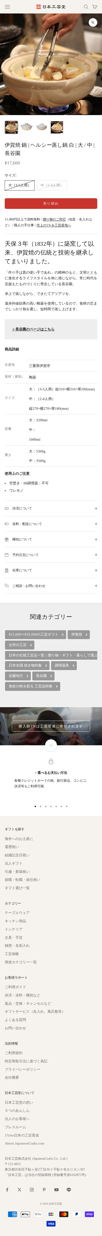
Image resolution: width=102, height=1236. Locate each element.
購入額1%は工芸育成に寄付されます (51, 726)
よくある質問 (15, 1020)
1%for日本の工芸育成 (22, 1135)
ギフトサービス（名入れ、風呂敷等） (35, 1011)
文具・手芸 (14, 937)
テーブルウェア (17, 913)
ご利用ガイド (15, 987)
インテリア (14, 929)
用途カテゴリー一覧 (21, 962)
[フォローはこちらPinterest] (44, 1189)
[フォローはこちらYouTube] (56, 1189)
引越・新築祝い (17, 872)
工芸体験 (12, 954)
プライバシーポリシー (22, 1069)
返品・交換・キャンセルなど (28, 1003)
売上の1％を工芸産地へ (54, 225)
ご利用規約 (14, 1053)
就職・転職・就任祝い (22, 880)
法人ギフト (14, 863)
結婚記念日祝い (17, 855)
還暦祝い (12, 847)
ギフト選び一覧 (17, 888)
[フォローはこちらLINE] (68, 1189)
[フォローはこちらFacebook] (7, 1189)
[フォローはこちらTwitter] (19, 1189)
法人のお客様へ (17, 1119)
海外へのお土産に (19, 839)
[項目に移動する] (11, 127)
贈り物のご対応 (54, 219)
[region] (51, 779)
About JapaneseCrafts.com (24, 1143)
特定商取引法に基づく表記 (26, 1061)
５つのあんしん (17, 1110)
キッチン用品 (15, 921)
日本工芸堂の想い (19, 1102)
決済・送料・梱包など (22, 995)
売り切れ (51, 203)
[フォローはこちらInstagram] (31, 1189)
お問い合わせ (15, 1028)
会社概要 (12, 1077)
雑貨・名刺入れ (17, 945)
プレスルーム (15, 1127)
